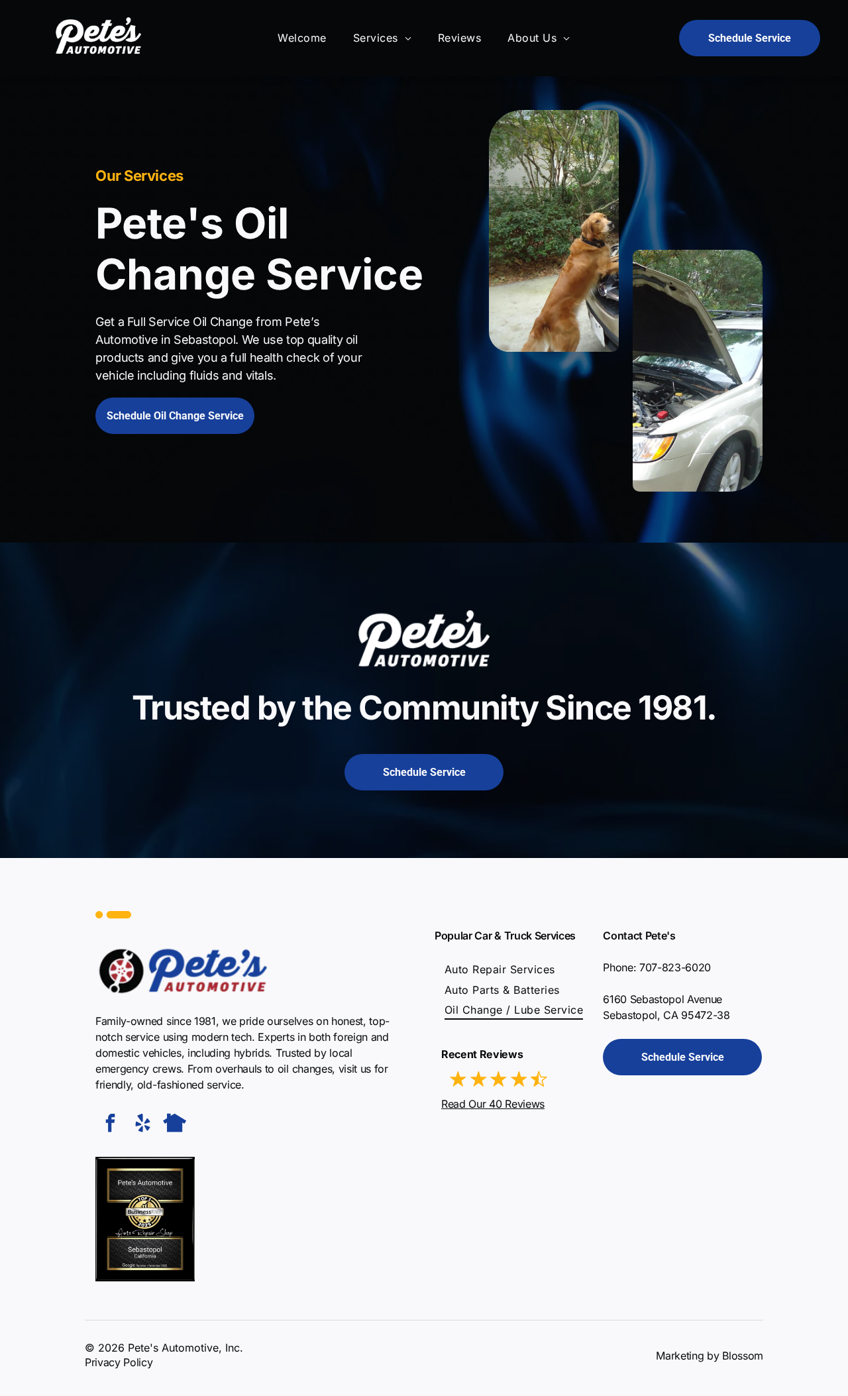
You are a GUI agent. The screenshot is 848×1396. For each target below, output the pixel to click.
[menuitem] (301, 38)
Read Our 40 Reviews (493, 1103)
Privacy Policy (119, 1362)
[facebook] (110, 1124)
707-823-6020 (675, 967)
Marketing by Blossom (709, 1355)
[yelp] (142, 1124)
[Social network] (174, 1124)
